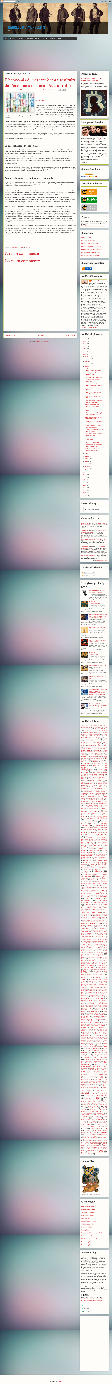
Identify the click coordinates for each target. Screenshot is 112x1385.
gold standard (86, 876)
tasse (83, 1111)
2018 (85, 475)
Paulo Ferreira (98, 1038)
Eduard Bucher (94, 839)
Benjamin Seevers (102, 756)
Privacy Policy (86, 1305)
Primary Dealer (85, 1230)
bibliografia (99, 758)
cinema (92, 795)
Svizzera (83, 1109)
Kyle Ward (91, 959)
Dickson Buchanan (94, 824)
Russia (100, 1078)
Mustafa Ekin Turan (86, 1018)
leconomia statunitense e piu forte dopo (93, 539)
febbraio (87, 466)
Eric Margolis (100, 844)
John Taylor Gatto (86, 936)
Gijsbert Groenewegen (87, 872)
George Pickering (90, 867)
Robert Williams (97, 1071)
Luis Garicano (84, 976)
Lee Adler (95, 963)
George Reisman (102, 867)
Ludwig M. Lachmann (86, 974)
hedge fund (104, 890)
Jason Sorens (86, 920)
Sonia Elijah (89, 1095)
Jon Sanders (91, 938)
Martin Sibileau (90, 990)
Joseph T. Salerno (86, 942)
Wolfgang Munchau (88, 1148)
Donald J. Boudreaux (101, 827)
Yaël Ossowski (98, 1148)
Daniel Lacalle (93, 811)
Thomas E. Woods (86, 1116)
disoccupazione (101, 826)
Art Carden (90, 751)
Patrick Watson (98, 1034)
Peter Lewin (99, 1043)
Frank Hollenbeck (86, 855)
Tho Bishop (102, 1114)
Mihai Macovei (95, 1011)
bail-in (98, 754)
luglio (86, 453)
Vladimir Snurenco (96, 1139)
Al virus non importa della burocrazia (92, 380)
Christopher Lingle (87, 791)
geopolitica (94, 866)
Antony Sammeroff (100, 748)
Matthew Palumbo (93, 995)
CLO (88, 798)
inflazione (98, 898)
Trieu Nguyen (101, 1125)
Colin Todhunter (85, 799)
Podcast (37, 38)
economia (32, 90)
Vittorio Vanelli (94, 1137)
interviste (88, 904)
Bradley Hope (96, 772)
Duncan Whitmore (97, 832)
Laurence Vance (102, 960)
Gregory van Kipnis (86, 883)
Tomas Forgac (102, 1122)
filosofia (89, 852)
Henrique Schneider (90, 892)
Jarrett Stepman (92, 917)
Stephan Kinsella (96, 1100)
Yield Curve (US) (86, 1245)
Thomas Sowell (90, 1119)
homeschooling (99, 893)
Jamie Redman (98, 915)
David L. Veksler (102, 816)
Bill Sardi (93, 760)
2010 (85, 495)
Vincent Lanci (86, 1137)
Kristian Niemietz (90, 957)
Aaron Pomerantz (93, 725)
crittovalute (89, 805)
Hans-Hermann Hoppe (98, 888)
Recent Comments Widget (102, 560)
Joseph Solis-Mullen (99, 941)
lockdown (84, 971)
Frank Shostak (85, 857)
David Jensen (92, 816)
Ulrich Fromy (96, 1128)
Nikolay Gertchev (85, 1025)
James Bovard (85, 912)
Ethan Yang (94, 847)
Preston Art (103, 1050)
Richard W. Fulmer (93, 1063)
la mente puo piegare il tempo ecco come (93, 531)
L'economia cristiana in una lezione (91, 246)
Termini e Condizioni (88, 1311)
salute (99, 1081)
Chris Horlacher (85, 788)
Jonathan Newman (86, 939)
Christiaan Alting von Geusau (90, 790)
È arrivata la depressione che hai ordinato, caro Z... (94, 430)
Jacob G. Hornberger (92, 909)
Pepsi (96, 1040)
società (104, 1094)
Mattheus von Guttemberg (93, 994)
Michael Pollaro (100, 1008)
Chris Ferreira (102, 786)
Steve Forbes (104, 1103)
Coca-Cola (95, 798)
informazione (85, 900)
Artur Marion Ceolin (93, 753)
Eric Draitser (84, 844)
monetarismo (99, 1014)
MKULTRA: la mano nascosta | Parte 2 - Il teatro (97, 640)
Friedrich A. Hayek (102, 860)
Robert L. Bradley (87, 1069)
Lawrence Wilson (85, 963)
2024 (85, 343)
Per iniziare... (13, 38)
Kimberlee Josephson (86, 956)
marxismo (98, 992)
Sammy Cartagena (92, 1082)
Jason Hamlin (101, 917)
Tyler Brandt (100, 1126)
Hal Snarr (104, 887)
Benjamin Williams (88, 758)
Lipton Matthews (87, 969)
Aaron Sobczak (85, 727)
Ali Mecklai (104, 734)
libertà (90, 967)
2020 (85, 354)
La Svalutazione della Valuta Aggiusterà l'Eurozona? (97, 591)
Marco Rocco (92, 983)
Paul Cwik (96, 1035)
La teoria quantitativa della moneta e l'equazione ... (92, 405)
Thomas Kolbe (95, 1118)
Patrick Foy (104, 1032)
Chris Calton (92, 786)
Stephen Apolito (101, 1101)
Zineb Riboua (92, 1152)
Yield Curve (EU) (86, 1242)
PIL (87, 1050)
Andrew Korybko (101, 742)
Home (6, 38)
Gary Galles (90, 864)
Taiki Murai (102, 1109)
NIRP (102, 1025)
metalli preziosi (86, 1000)
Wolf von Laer (103, 1147)
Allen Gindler (102, 735)
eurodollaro (91, 848)
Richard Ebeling (100, 1059)
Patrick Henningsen (88, 1034)
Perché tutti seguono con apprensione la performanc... (93, 369)
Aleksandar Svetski (91, 731)
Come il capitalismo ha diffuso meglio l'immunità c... (93, 401)
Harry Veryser (94, 890)
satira (83, 1084)
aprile (86, 461)
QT (89, 1054)
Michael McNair (97, 1005)
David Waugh (88, 820)
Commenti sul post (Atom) (43, 341)
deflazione (97, 820)
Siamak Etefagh (100, 1090)
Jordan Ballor (96, 939)
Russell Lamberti (91, 1077)
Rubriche (20, 38)
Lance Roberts (100, 959)
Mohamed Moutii (89, 1014)
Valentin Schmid (97, 1130)
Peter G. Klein (89, 1043)
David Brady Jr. (92, 813)
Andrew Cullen (91, 742)
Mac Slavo (89, 977)
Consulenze (52, 38)
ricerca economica (100, 1057)
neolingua (89, 1019)
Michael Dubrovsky (96, 1002)
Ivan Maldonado (90, 906)
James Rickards (86, 915)
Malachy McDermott (96, 979)
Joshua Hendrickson (100, 944)
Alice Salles (86, 735)
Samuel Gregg (102, 1082)
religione (86, 1057)
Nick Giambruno (92, 1021)
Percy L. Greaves (88, 1041)
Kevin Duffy (89, 954)
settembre (88, 364)
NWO (92, 1027)
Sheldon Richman (86, 1090)
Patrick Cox (97, 1032)
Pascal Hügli (103, 1030)
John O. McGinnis (96, 931)
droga (83, 832)
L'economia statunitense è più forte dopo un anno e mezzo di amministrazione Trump (97, 705)
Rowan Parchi (97, 1076)
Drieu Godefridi (101, 831)
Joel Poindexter (85, 930)
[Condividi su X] (62, 90)
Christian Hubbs (103, 790)
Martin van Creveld (86, 992)
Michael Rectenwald (87, 1010)
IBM (88, 896)
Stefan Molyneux (85, 1100)
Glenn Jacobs (96, 874)
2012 (85, 490)
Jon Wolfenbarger (100, 938)
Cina (83, 795)
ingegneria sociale (100, 902)
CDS (94, 785)
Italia (105, 904)
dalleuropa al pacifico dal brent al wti (93, 547)
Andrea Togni (96, 740)
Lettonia (101, 965)
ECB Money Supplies (87, 1215)
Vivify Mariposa (85, 1139)
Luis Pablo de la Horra (96, 976)
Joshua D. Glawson (86, 944)
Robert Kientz (104, 1068)
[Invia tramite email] (59, 90)
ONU (89, 1030)
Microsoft (83, 1011)
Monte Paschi (85, 1016)
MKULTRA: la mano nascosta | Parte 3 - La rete (97, 653)
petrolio (104, 1046)
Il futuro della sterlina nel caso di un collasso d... (94, 393)
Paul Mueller (91, 1037)
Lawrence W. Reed (100, 962)
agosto (87, 366)
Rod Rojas (99, 1073)
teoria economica (96, 1111)
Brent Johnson (98, 775)
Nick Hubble (103, 1021)
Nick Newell (84, 1022)
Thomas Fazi (97, 1116)
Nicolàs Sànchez (91, 1024)
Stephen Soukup (95, 1103)
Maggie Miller (98, 977)
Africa (89, 729)
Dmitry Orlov (89, 827)
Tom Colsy (83, 1122)
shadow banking (93, 1087)
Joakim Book (85, 928)
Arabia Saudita (85, 750)
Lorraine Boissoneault (91, 972)
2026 (85, 338)
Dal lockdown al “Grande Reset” (94, 377)
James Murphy (91, 914)
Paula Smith (90, 1038)
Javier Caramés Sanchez (99, 920)
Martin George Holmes (95, 989)
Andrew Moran (85, 744)
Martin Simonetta (102, 990)
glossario (103, 874)
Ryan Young (92, 1081)
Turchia (91, 1126)
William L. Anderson (92, 1147)
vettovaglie (103, 1132)
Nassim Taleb (97, 1018)
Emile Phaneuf (91, 842)
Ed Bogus (90, 837)
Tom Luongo (92, 1122)
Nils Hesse (95, 1025)
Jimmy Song (90, 926)
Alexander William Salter (94, 734)
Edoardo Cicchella (100, 837)
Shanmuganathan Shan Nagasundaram (96, 1089)
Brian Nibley (102, 777)
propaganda (85, 1052)
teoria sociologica (86, 1113)
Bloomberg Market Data (88, 1209)
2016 (85, 480)
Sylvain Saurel (93, 1109)
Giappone (98, 871)
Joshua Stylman (86, 946)
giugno (87, 456)
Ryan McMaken (86, 1079)
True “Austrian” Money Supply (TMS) (91, 1233)
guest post (101, 885)
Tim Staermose (92, 1121)
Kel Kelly (99, 952)
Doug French (97, 829)
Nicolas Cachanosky (95, 1022)
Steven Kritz (95, 1104)
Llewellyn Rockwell (99, 969)
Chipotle (83, 786)
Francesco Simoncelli (97, 281)
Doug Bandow (87, 829)
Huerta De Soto (85, 895)
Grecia (93, 880)
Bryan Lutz (85, 780)
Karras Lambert (99, 950)
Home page (40, 335)
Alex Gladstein (103, 731)
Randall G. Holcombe (92, 1055)
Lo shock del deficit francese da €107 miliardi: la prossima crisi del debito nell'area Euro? (98, 616)
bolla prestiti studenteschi (97, 771)
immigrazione (103, 896)
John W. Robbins (99, 936)
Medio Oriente (97, 997)
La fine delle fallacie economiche (90, 255)
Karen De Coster (93, 949)
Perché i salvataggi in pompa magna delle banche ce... (93, 426)
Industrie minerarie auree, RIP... (98, 665)
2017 (85, 477)
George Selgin (87, 869)
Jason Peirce (104, 918)
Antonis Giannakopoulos (99, 747)
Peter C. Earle (98, 1041)
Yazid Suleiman (53, 90)
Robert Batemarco (100, 1064)
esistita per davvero (87, 143)
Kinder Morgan (98, 956)
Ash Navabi (103, 753)
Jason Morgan (95, 918)
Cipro (99, 795)
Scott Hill (105, 1084)
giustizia (105, 872)
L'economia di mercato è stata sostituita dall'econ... (93, 422)
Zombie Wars (86, 1154)
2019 (85, 472)
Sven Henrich (93, 1108)
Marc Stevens (92, 981)
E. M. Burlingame (91, 835)
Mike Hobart (90, 1013)
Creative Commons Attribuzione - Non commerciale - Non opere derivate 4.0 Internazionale (92, 1300)
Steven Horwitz (86, 1104)
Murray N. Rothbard (98, 1016)
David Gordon (85, 814)
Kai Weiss (90, 947)
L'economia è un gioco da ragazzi (90, 243)
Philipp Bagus (96, 1048)
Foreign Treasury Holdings (88, 1221)
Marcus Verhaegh (101, 983)
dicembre (88, 356)
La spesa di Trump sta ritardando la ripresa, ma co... (94, 384)
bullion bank (101, 780)
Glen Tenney (88, 874)
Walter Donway (98, 1140)
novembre (88, 359)
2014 (85, 485)
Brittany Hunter (93, 779)
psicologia (98, 1052)
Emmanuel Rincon (101, 842)
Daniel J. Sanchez (94, 810)
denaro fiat (26, 90)
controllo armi (92, 803)
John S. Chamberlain (91, 934)
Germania (84, 871)
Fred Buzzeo (85, 859)
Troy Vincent (84, 1126)
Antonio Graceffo (87, 747)
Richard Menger (97, 1061)
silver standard (94, 1092)
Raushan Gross (103, 1055)
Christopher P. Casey (100, 791)
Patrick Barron (87, 1032)
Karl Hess (102, 949)
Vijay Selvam (96, 1136)
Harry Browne (84, 890)
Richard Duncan (90, 1059)
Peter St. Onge (91, 1045)
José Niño (104, 939)
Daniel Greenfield (94, 808)
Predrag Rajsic (94, 1050)
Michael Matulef (87, 1005)
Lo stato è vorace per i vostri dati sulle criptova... (94, 438)
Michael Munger (91, 1006)
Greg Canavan (103, 880)
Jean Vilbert (84, 921)
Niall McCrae (99, 1019)
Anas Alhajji (87, 740)
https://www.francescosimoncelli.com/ (38, 240)
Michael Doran (85, 1002)
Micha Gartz (102, 1000)
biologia (95, 761)
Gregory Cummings (100, 881)
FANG (83, 850)
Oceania (101, 1027)
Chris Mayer (103, 788)
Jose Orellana (87, 941)
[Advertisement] (56, 55)
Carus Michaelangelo (102, 783)
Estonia (105, 845)
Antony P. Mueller (86, 748)
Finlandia (99, 852)
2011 (84, 493)
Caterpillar (86, 785)
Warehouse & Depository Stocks (90, 1239)
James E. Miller (96, 912)
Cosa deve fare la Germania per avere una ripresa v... (94, 445)
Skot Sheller (96, 1093)
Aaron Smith (102, 725)
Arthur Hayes (99, 751)
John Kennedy (102, 930)
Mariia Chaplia (93, 984)
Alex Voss (97, 732)
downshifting (91, 831)
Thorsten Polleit (100, 1119)
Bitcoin (86, 763)
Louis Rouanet (102, 972)
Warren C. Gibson (90, 1142)
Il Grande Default (86, 237)
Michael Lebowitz (102, 1003)
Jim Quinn (101, 925)
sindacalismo (85, 1093)
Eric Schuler (89, 845)
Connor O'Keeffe (96, 801)
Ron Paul (90, 1074)
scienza (90, 1084)
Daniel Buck (91, 807)
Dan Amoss (98, 805)
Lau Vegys (83, 960)
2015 (85, 482)
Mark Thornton (94, 987)
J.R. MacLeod (91, 907)
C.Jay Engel (93, 782)
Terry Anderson (85, 1114)
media (83, 997)
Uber (106, 1126)
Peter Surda (100, 1045)
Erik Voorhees (97, 845)
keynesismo (99, 954)
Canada (100, 782)
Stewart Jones (103, 1104)
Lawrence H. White (87, 962)
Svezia (102, 1108)
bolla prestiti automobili (15, 90)
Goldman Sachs (100, 876)
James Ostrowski (101, 914)
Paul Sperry (100, 1037)
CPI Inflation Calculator (87, 1212)
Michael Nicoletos (103, 1006)
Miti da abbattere (29, 38)
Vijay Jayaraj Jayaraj (86, 1136)
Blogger (59, 1381)
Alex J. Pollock (88, 732)
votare (105, 1139)
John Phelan (90, 933)
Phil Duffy (87, 1048)
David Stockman (101, 818)
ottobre (87, 361)
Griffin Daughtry (97, 883)
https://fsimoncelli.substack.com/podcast (93, 226)
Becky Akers (94, 756)
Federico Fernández (94, 850)
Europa (100, 849)
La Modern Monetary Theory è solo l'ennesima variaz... (93, 413)
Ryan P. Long (98, 1079)
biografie (88, 761)
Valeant (88, 1130)
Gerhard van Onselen (99, 869)
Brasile (102, 774)
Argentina (96, 750)
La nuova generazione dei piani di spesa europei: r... (93, 417)
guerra (105, 883)
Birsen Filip (104, 761)
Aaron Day (84, 725)
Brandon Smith (93, 774)
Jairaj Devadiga (92, 911)
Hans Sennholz (86, 888)
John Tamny (102, 934)
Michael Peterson (88, 1008)
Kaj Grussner (99, 947)
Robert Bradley (97, 1066)
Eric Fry (92, 844)
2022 (85, 349)
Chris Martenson (95, 788)
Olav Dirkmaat (98, 1029)
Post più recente (10, 335)
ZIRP (101, 1152)
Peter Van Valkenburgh (94, 1046)
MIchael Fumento (91, 1003)
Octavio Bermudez (86, 1029)
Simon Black (103, 1092)
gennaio (87, 469)
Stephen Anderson (91, 1101)
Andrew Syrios (97, 744)
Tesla (94, 1114)
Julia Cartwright (98, 946)
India (87, 898)
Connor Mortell (85, 801)
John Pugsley (100, 933)
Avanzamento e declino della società (91, 249)
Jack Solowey (100, 907)
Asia (82, 754)
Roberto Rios (90, 1073)
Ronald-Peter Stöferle (102, 1074)
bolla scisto (84, 772)
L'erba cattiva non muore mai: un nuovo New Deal (94, 434)
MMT (96, 1013)
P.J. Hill (96, 1030)
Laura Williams (92, 960)
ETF (85, 847)
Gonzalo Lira (84, 878)
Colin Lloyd (103, 798)
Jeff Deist (100, 921)
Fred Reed (94, 859)
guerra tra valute (90, 885)
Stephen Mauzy (85, 1103)
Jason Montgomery (85, 918)
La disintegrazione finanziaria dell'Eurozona (93, 373)
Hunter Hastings (97, 895)
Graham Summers (94, 878)
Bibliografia (44, 38)
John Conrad (94, 930)
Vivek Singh (103, 1137)
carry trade (90, 783)
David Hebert (97, 814)
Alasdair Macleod (101, 729)
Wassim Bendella (101, 1142)
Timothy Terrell (101, 1121)
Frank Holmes (100, 855)
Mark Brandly (102, 984)
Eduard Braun (84, 839)
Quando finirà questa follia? (92, 442)
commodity (100, 799)
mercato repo (99, 998)
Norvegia (83, 1027)
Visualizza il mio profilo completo (90, 327)
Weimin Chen (84, 1144)
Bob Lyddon (97, 763)
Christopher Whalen (100, 793)
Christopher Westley (87, 793)
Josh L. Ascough (100, 942)
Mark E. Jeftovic (86, 986)
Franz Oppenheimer (99, 857)
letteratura (90, 965)
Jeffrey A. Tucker (95, 923)
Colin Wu (93, 799)
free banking (103, 859)
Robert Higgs (94, 1068)
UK (85, 1128)
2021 (85, 351)
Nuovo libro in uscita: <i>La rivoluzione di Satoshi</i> (91, 79)
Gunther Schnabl (86, 887)
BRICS (83, 779)
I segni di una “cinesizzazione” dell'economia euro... (93, 397)
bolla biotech (96, 765)
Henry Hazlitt (101, 892)
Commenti (86, 575)
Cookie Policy (86, 1308)
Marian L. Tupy (85, 984)
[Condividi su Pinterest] (65, 90)
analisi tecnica (93, 739)
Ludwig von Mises (99, 974)
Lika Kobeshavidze (102, 967)
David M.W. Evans (88, 818)
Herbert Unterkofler (86, 893)
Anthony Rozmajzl (102, 745)
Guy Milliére (97, 887)
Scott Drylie (98, 1084)
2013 (85, 487)
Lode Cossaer (97, 971)
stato (98, 1098)
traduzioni (38, 90)
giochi (97, 872)
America (97, 737)
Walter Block (88, 1140)
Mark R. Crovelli (98, 986)
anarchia (104, 739)
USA (105, 1128)
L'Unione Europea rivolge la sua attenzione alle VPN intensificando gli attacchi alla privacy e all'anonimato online (98, 692)
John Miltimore (85, 931)
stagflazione (89, 1098)
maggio (87, 458)
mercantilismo (85, 998)
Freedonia (87, 860)
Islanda (98, 904)
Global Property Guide (87, 1224)
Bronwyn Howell (103, 779)
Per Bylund (104, 1040)
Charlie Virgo (102, 785)
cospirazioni (103, 803)
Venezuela (93, 1132)
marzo (87, 464)
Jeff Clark (92, 921)
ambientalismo (85, 737)
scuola (96, 1086)
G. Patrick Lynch (87, 862)
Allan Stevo (94, 735)
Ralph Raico (97, 1054)
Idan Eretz (94, 896)
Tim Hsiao (83, 1121)
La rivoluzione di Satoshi (88, 240)
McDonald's (102, 995)
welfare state (45, 90)
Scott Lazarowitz (87, 1086)
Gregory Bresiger (88, 881)
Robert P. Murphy (99, 1069)
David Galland (101, 813)
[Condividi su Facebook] (64, 90)
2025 (85, 341)
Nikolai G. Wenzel (101, 1024)
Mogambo (104, 1013)
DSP (89, 832)
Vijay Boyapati (101, 1134)
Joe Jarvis (94, 928)
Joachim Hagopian (100, 926)
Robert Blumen (85, 1066)
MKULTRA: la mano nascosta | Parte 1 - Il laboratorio (97, 602)
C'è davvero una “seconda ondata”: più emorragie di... (93, 449)
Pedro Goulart (89, 1040)
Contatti (59, 38)
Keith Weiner (89, 952)
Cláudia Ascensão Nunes (93, 796)
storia (96, 1106)
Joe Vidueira (102, 928)
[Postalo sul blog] (60, 90)
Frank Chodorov (100, 854)
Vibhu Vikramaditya (90, 1134)
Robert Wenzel (85, 1071)
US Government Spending (88, 1236)
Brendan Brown (85, 775)
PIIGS (105, 1048)
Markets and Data (86, 1227)
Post (84, 572)
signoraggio (84, 1092)
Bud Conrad (93, 780)
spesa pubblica (101, 1095)
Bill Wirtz (100, 760)
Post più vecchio (70, 335)
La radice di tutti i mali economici (90, 252)
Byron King (84, 782)
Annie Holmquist (92, 745)
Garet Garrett (97, 862)
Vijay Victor (104, 1136)
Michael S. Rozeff (100, 1010)
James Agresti (101, 911)
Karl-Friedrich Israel (87, 950)
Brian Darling (92, 777)
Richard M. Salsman (86, 1061)
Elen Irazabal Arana (94, 840)
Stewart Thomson (87, 1106)
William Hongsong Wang (95, 1145)
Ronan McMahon (87, 1076)
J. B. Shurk (99, 906)
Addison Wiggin (97, 727)
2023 (85, 346)
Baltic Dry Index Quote (87, 1206)
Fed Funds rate (85, 1218)
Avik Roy (91, 754)
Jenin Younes (92, 925)
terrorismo (100, 1113)
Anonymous (84, 523)
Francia (90, 854)
